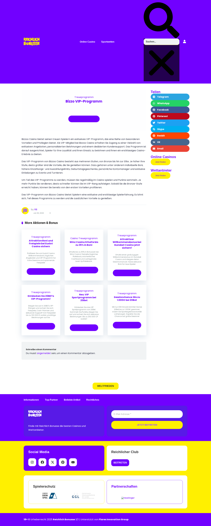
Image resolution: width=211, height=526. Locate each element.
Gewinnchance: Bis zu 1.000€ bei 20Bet (127, 298)
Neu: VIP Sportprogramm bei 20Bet (84, 297)
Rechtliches (92, 400)
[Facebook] (42, 462)
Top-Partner (51, 400)
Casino (74, 238)
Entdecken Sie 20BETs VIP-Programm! (41, 297)
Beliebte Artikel (72, 400)
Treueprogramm (84, 97)
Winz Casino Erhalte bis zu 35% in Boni (84, 243)
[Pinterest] (63, 462)
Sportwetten (107, 42)
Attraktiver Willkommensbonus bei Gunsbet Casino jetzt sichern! (127, 243)
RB (35, 209)
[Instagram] (32, 462)
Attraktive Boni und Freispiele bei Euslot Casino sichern (41, 243)
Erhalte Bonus (82, 118)
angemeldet (44, 353)
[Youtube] (73, 462)
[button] (88, 42)
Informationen (31, 400)
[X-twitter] (53, 462)
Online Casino (87, 42)
